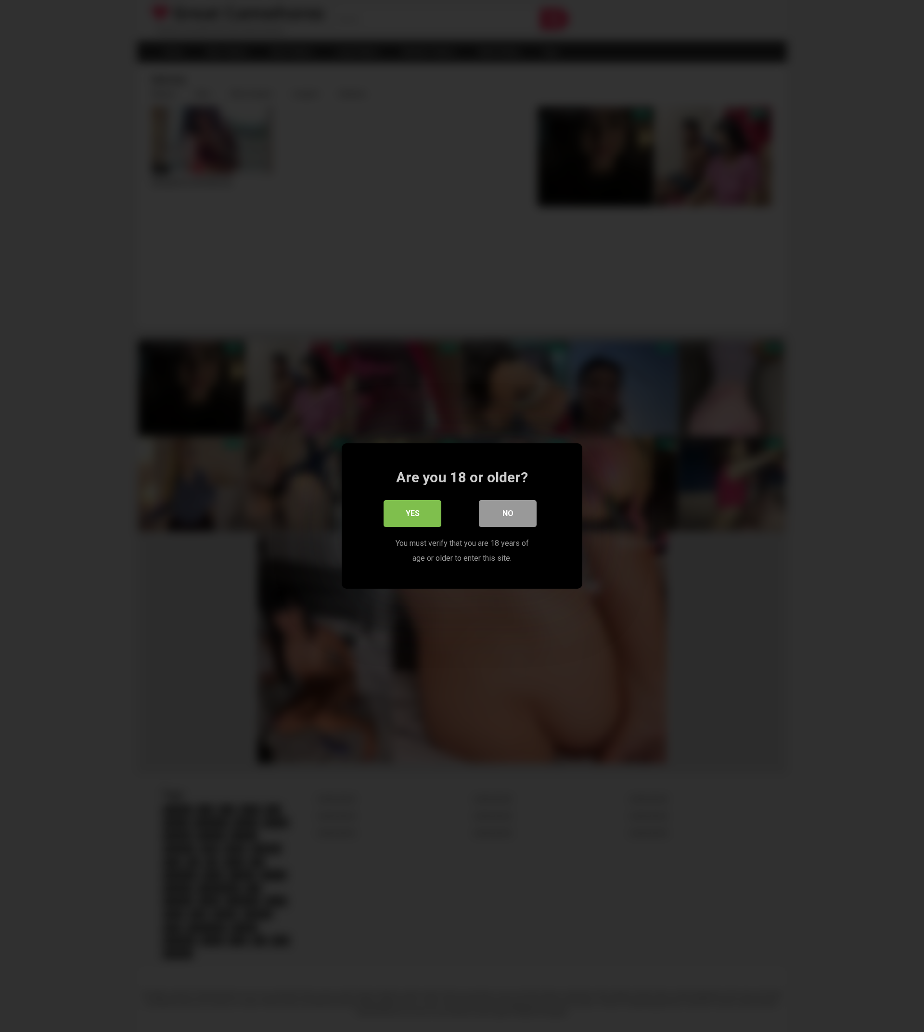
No (507, 513)
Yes (413, 513)
